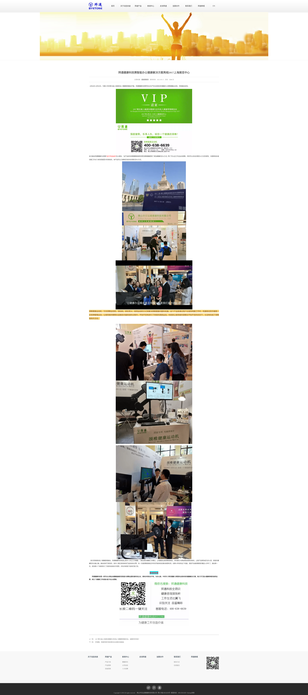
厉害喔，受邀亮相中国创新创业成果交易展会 (109, 642)
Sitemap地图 (190, 693)
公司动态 (125, 665)
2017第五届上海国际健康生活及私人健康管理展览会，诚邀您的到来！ (117, 639)
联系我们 (188, 6)
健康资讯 (125, 662)
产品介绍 (108, 662)
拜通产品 (138, 6)
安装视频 (108, 669)
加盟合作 (176, 6)
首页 (113, 6)
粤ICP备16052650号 (164, 693)
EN (214, 6)
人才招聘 (125, 669)
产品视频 (108, 665)
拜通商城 (201, 6)
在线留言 (177, 665)
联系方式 (177, 662)
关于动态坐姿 (125, 6)
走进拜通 (163, 6)
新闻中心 (150, 6)
